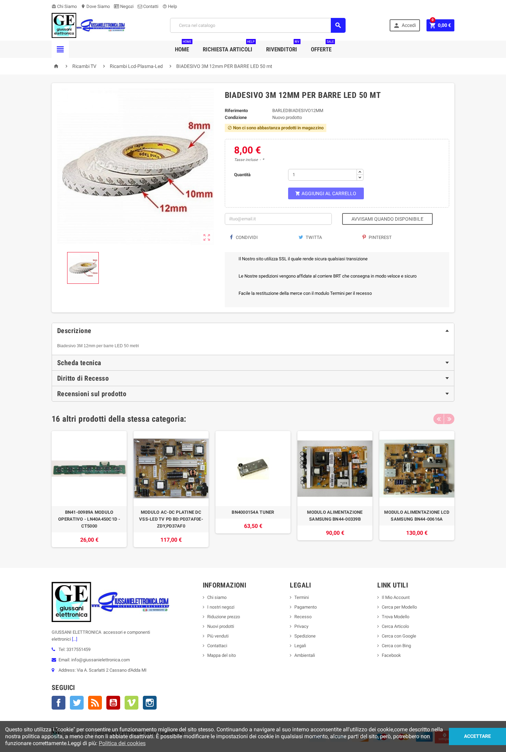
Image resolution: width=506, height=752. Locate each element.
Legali (300, 645)
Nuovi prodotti (220, 626)
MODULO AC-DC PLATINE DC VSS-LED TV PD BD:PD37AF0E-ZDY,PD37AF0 (171, 519)
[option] (89, 489)
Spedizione (305, 636)
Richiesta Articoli (229, 47)
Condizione (236, 117)
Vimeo (131, 703)
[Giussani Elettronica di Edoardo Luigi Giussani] (89, 25)
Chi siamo (216, 597)
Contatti (150, 6)
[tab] (253, 330)
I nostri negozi (220, 607)
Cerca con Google (399, 636)
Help (169, 6)
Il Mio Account (396, 597)
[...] (74, 639)
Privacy (301, 626)
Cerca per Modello (399, 607)
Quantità (242, 174)
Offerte (322, 47)
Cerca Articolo (395, 626)
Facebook (58, 703)
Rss (95, 703)
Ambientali (304, 655)
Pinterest (380, 237)
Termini (301, 597)
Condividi (246, 237)
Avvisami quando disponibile (387, 219)
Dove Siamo (95, 6)
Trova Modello (395, 616)
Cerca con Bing (396, 645)
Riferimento (236, 110)
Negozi (126, 6)
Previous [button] (438, 419)
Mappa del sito (221, 655)
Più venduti (218, 636)
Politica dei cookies (122, 743)
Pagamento (305, 607)
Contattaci (217, 645)
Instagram (150, 703)
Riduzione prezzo (223, 616)
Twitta (313, 237)
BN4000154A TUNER (253, 512)
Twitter (77, 703)
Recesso (303, 616)
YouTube (113, 703)
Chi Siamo (64, 6)
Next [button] (449, 419)
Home (183, 47)
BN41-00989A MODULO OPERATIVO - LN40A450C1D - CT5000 (89, 519)
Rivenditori (282, 47)
